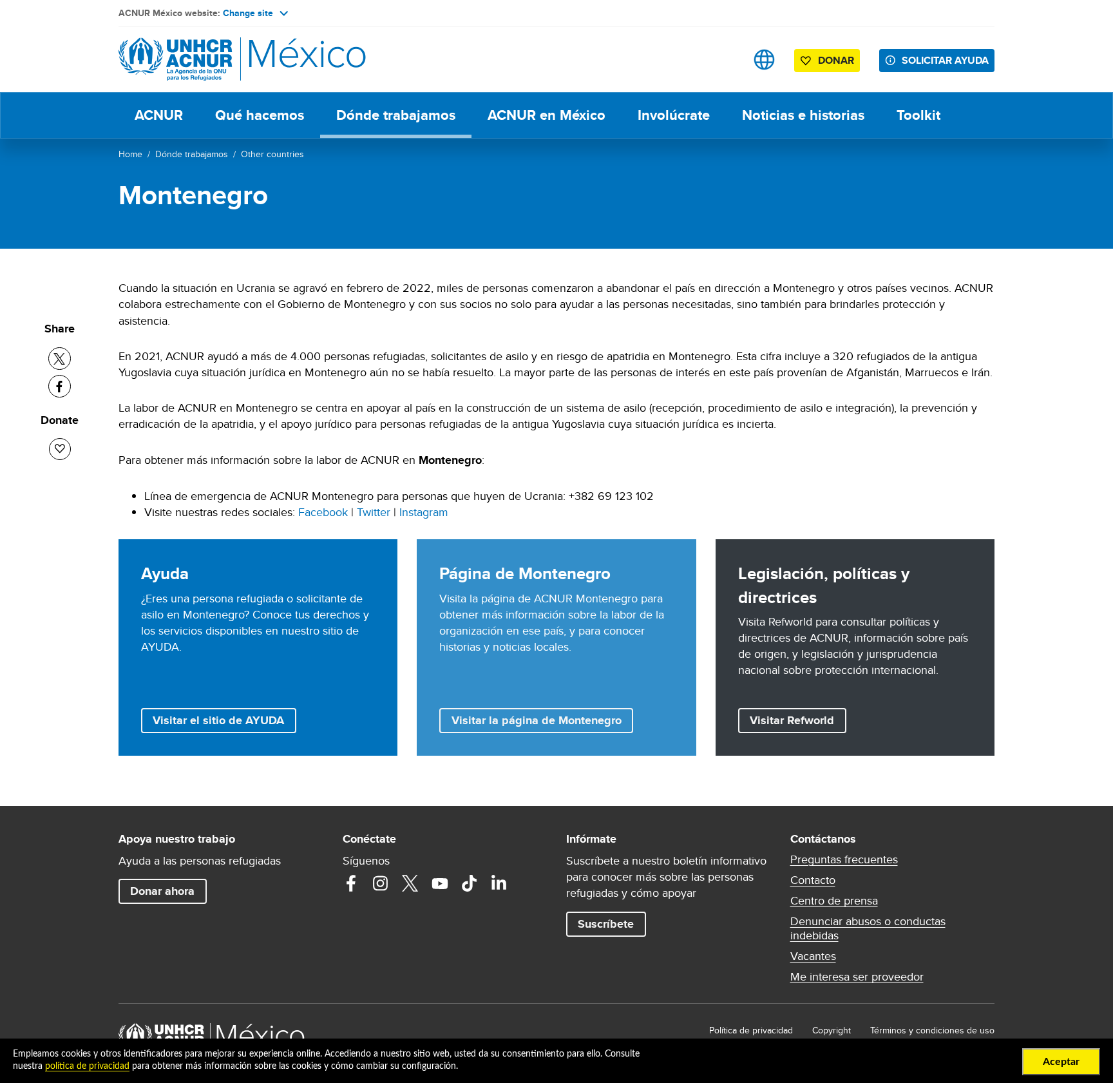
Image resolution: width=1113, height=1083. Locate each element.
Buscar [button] (723, 59)
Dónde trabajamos (395, 115)
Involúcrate (674, 115)
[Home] (209, 59)
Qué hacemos (259, 115)
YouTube (440, 883)
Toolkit (918, 115)
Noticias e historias (803, 115)
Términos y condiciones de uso (932, 1030)
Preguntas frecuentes (844, 859)
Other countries (272, 154)
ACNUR (159, 115)
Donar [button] (836, 60)
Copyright (831, 1030)
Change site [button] (248, 12)
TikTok (469, 883)
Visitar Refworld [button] (798, 720)
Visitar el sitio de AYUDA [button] (218, 720)
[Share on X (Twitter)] (59, 358)
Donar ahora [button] (162, 891)
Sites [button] (764, 59)
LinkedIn (499, 883)
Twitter (373, 512)
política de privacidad (87, 1066)
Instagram (423, 512)
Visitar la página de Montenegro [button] (537, 720)
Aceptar (1061, 1062)
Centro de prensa (834, 901)
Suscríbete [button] (606, 923)
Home (130, 154)
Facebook (323, 512)
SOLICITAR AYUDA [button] (945, 60)
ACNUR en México (546, 115)
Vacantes (813, 956)
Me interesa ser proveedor (857, 977)
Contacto (812, 880)
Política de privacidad (751, 1030)
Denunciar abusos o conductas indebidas (868, 928)
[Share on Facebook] (59, 386)
